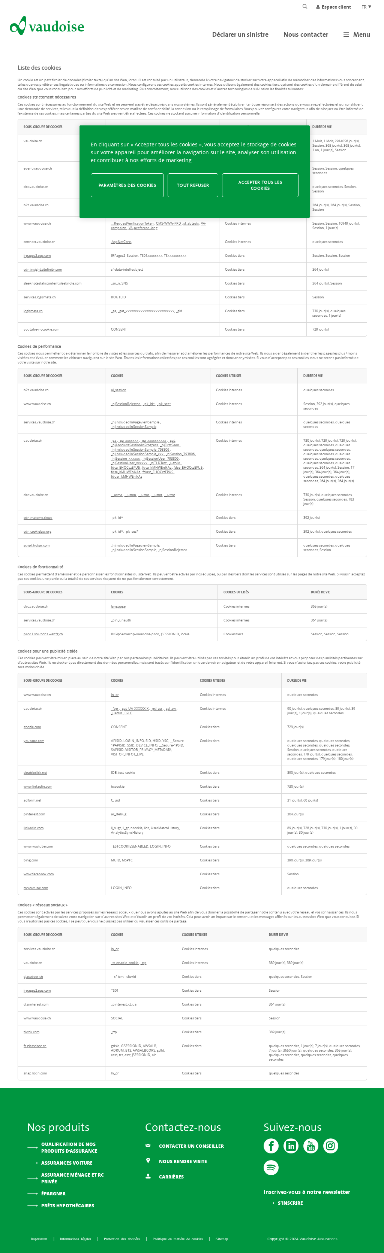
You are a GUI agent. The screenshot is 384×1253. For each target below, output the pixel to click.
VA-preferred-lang (143, 228)
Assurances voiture (67, 1163)
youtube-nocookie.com (41, 329)
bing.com (31, 860)
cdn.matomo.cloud (38, 518)
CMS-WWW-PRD (169, 223)
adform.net (32, 800)
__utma (117, 495)
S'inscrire (290, 1203)
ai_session (118, 390)
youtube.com (34, 741)
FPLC (128, 713)
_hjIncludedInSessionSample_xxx (137, 454)
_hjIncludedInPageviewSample (135, 422)
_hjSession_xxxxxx (126, 458)
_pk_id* (149, 404)
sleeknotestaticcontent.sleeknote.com (52, 283)
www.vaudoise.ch (37, 1018)
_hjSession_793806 (180, 454)
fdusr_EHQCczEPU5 (158, 472)
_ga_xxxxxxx (128, 440)
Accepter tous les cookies (260, 185)
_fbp (115, 708)
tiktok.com (31, 1032)
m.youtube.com (36, 888)
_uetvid (175, 463)
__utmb (130, 495)
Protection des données (123, 1239)
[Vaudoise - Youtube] (310, 1145)
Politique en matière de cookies (179, 1239)
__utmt (157, 495)
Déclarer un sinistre (240, 34)
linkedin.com (34, 828)
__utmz (169, 495)
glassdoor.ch (33, 976)
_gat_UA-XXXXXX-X (134, 708)
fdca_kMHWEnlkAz (157, 467)
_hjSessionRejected (126, 404)
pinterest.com (34, 814)
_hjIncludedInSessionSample (133, 427)
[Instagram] (330, 1145)
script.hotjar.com (37, 545)
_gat (172, 440)
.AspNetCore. (121, 242)
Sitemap (222, 1239)
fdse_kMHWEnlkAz (126, 472)
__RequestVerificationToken (132, 223)
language (118, 606)
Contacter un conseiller (191, 1146)
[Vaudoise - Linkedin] (291, 1145)
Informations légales (76, 1239)
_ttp (144, 963)
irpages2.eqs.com (37, 255)
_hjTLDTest (158, 463)
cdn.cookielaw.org (37, 531)
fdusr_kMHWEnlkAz (126, 476)
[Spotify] (271, 1167)
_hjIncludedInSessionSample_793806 (140, 449)
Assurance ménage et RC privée (72, 1178)
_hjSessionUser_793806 (160, 458)
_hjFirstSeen (170, 445)
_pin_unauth (121, 620)
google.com (32, 727)
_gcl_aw (170, 708)
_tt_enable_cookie (125, 963)
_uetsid (117, 713)
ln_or (115, 695)
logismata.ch (33, 311)
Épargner (53, 1193)
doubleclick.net (35, 772)
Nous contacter (306, 34)
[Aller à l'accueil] (46, 27)
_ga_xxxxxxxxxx (154, 440)
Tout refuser (193, 185)
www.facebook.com (39, 874)
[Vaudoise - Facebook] (271, 1145)
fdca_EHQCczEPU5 (126, 467)
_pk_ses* (164, 404)
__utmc (144, 495)
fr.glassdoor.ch (35, 1046)
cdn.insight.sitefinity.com (43, 269)
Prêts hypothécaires (67, 1205)
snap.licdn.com (35, 1073)
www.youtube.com (38, 846)
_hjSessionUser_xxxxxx (129, 463)
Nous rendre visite (182, 1161)
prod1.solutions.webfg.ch (43, 634)
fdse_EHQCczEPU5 (188, 467)
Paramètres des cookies (127, 185)
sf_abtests (191, 223)
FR (365, 7)
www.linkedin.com (38, 786)
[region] (195, 171)
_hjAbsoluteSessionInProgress (135, 445)
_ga (114, 440)
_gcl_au (157, 708)
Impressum (40, 1239)
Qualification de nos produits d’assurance (69, 1147)
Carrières (171, 1177)
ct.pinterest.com (36, 1004)
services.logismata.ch (40, 297)
